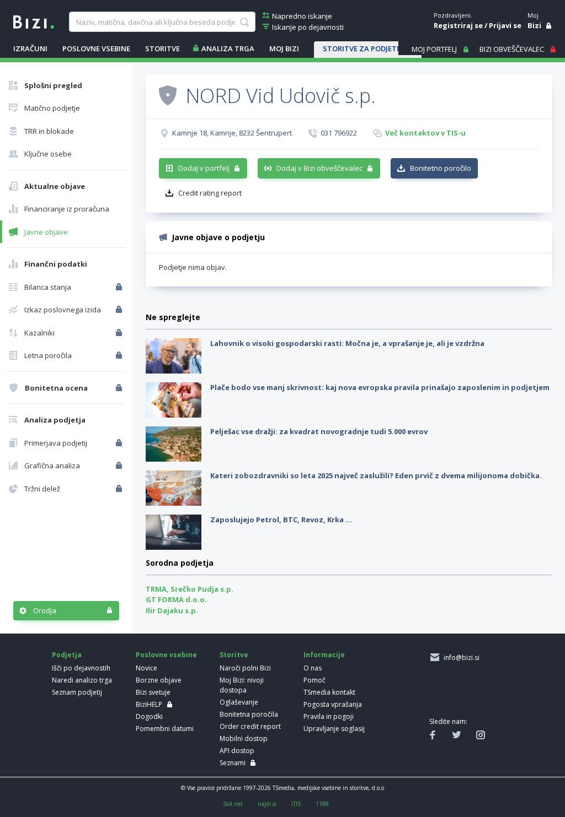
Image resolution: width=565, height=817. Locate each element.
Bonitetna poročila (249, 714)
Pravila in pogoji (328, 716)
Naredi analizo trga (82, 680)
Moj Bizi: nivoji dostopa (242, 685)
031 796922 (339, 133)
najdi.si (267, 804)
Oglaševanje (239, 702)
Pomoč (314, 680)
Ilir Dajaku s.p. (172, 610)
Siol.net (233, 804)
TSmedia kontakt (329, 692)
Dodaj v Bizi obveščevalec (319, 168)
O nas (312, 668)
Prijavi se (505, 25)
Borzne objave (159, 680)
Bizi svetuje (153, 692)
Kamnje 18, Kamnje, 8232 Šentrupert (232, 133)
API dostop (237, 750)
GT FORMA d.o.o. (176, 599)
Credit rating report (210, 193)
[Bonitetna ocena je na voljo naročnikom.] (168, 95)
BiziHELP (149, 704)
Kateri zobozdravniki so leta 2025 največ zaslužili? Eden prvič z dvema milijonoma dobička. (376, 475)
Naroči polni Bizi (245, 668)
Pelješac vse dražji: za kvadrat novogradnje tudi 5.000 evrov (319, 431)
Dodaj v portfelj (204, 168)
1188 (322, 804)
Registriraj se (458, 25)
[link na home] (33, 21)
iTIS (296, 804)
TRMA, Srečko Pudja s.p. (189, 589)
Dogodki (149, 716)
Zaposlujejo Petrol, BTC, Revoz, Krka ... (281, 519)
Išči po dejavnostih (81, 668)
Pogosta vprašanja (332, 704)
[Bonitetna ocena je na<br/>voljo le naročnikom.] (120, 388)
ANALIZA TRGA (227, 48)
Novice (146, 668)
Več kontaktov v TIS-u (425, 133)
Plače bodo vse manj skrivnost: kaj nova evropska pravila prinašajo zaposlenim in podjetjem (380, 387)
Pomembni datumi (165, 728)
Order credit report (250, 726)
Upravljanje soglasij (334, 728)
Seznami (233, 762)
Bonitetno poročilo (440, 168)
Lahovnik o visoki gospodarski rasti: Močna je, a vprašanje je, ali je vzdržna (347, 343)
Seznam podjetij (77, 692)
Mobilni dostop (244, 738)
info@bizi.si (459, 657)
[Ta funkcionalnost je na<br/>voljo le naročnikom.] (120, 287)
